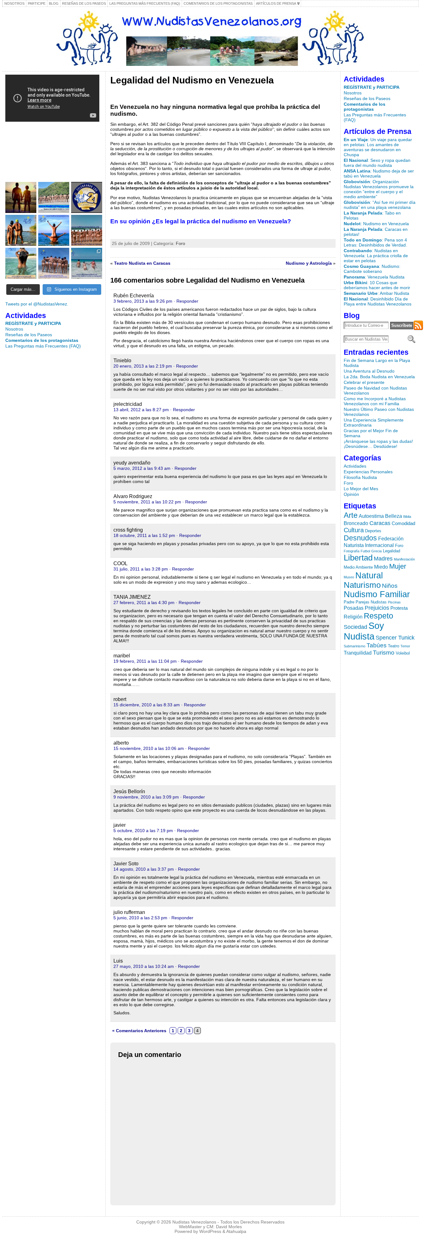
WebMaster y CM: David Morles (210, 1226)
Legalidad (391, 551)
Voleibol (403, 653)
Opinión (351, 494)
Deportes (373, 530)
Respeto (378, 615)
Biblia (407, 516)
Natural (369, 575)
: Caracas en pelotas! (376, 232)
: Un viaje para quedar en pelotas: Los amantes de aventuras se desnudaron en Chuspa (378, 147)
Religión (353, 616)
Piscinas (394, 602)
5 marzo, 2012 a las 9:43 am (141, 468)
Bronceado (356, 523)
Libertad (358, 557)
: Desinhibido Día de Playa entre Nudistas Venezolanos (377, 301)
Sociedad (355, 627)
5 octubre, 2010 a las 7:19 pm (143, 830)
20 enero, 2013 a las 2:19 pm (142, 366)
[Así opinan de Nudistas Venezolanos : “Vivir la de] (86, 230)
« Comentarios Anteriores (139, 1030)
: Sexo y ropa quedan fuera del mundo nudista (377, 163)
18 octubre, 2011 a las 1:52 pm (144, 535)
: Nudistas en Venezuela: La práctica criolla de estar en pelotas (376, 255)
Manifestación (404, 559)
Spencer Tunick (395, 637)
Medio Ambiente (358, 567)
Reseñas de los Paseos (28, 334)
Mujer (397, 566)
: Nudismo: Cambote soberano (372, 269)
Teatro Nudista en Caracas (142, 263)
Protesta (399, 608)
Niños (390, 585)
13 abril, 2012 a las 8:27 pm (141, 409)
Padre (349, 602)
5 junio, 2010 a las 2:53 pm (140, 917)
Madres (383, 558)
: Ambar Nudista (376, 293)
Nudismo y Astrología (309, 263)
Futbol (365, 551)
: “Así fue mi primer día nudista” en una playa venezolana (379, 205)
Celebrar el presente (364, 382)
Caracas (379, 523)
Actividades (355, 466)
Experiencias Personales (368, 471)
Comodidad (403, 523)
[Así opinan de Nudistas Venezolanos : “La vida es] (20, 263)
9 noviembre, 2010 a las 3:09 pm (146, 796)
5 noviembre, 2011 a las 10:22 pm (147, 501)
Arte (351, 515)
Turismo (383, 652)
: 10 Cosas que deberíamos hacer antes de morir (377, 285)
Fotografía (351, 551)
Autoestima (371, 516)
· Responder (186, 301)
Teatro (393, 646)
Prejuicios (377, 607)
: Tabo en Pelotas (372, 215)
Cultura (354, 530)
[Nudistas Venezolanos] (210, 38)
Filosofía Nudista (360, 477)
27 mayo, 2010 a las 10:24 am (143, 966)
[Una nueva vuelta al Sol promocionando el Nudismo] (53, 197)
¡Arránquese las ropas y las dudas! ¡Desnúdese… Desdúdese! (378, 444)
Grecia (376, 551)
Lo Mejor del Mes (361, 488)
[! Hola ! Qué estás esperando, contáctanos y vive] (20, 197)
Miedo (381, 567)
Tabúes (377, 645)
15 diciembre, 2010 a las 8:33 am (146, 704)
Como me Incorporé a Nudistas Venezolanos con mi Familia (375, 401)
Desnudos (360, 538)
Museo (349, 577)
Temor (405, 646)
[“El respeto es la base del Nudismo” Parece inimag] (53, 263)
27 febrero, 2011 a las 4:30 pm (144, 602)
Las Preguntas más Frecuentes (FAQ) (43, 345)
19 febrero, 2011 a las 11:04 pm (145, 661)
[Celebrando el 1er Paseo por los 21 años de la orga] (86, 197)
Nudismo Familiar (377, 594)
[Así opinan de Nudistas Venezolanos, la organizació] (20, 230)
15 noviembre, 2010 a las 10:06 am (148, 748)
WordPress (210, 1231)
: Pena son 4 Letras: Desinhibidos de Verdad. (375, 242)
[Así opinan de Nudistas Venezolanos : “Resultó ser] (86, 263)
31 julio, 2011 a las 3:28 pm (140, 568)
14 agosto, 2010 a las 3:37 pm (143, 869)
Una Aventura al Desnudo (369, 371)
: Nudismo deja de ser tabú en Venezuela (379, 173)
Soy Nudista (364, 630)
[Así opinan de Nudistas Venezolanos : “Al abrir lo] (53, 230)
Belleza (393, 516)
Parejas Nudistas (371, 602)
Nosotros (14, 329)
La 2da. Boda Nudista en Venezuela (379, 376)
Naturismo (362, 585)
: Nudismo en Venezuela (376, 223)
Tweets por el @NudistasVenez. (36, 303)
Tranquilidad (358, 653)
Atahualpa (236, 1231)
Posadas (353, 608)
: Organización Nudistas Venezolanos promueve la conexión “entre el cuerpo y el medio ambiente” (379, 189)
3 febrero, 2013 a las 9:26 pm (142, 301)
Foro (180, 243)
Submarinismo (354, 646)
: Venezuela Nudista (374, 276)
